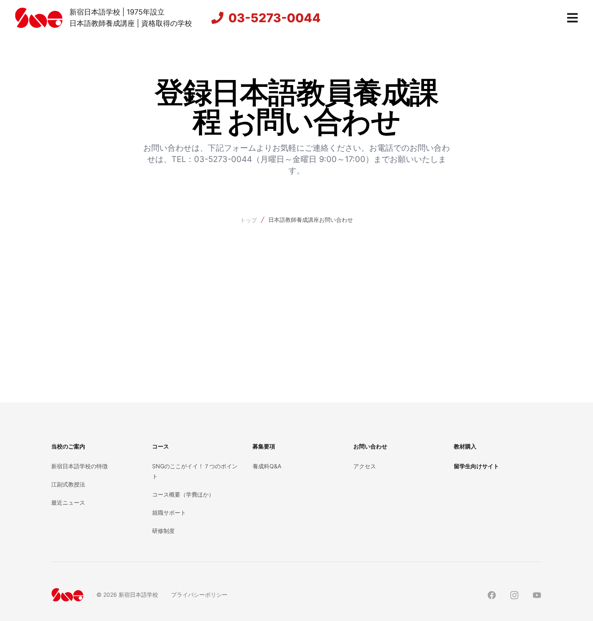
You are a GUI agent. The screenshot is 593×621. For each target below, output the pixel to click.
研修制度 (163, 530)
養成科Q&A (267, 466)
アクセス (364, 466)
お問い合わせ (370, 446)
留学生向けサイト (476, 466)
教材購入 (465, 446)
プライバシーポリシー (199, 594)
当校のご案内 (68, 446)
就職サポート (169, 512)
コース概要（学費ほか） (183, 494)
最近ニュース (68, 502)
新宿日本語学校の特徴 (79, 466)
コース (160, 446)
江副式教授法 (68, 484)
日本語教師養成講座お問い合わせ (310, 219)
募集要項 (264, 446)
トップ (248, 220)
